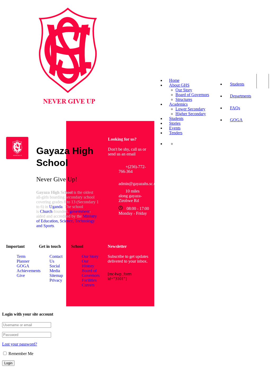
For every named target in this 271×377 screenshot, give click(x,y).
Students (237, 84)
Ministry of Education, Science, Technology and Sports (66, 221)
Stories (174, 123)
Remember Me (20, 353)
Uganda (55, 206)
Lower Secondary (190, 109)
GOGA (236, 120)
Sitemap (56, 275)
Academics (178, 104)
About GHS (179, 85)
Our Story (183, 90)
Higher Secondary (190, 113)
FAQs (235, 108)
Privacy (55, 280)
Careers (88, 285)
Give (21, 275)
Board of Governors (192, 94)
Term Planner (23, 258)
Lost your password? (19, 344)
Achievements (28, 270)
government (79, 211)
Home (174, 80)
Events (174, 128)
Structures (183, 99)
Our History (88, 263)
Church (46, 211)
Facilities (89, 280)
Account (263, 81)
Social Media (54, 268)
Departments (240, 96)
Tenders (175, 133)
